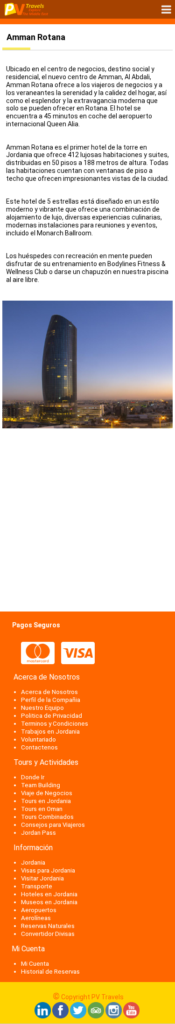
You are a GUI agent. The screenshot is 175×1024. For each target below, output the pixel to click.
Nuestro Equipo (42, 707)
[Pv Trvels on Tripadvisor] (96, 1016)
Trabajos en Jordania (50, 731)
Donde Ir (32, 777)
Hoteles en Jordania (49, 894)
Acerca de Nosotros (49, 691)
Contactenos (39, 747)
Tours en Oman (42, 808)
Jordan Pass (38, 832)
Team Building (40, 785)
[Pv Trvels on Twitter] (78, 1016)
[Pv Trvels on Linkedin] (43, 1016)
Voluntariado (38, 739)
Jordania (33, 862)
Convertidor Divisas (48, 933)
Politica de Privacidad (51, 715)
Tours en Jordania (46, 800)
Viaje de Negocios (46, 793)
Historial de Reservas (50, 971)
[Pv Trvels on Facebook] (60, 1016)
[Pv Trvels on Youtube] (131, 1016)
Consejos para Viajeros (53, 824)
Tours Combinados (47, 816)
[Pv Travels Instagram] (113, 1016)
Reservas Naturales (48, 925)
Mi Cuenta (35, 963)
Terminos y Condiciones (54, 723)
